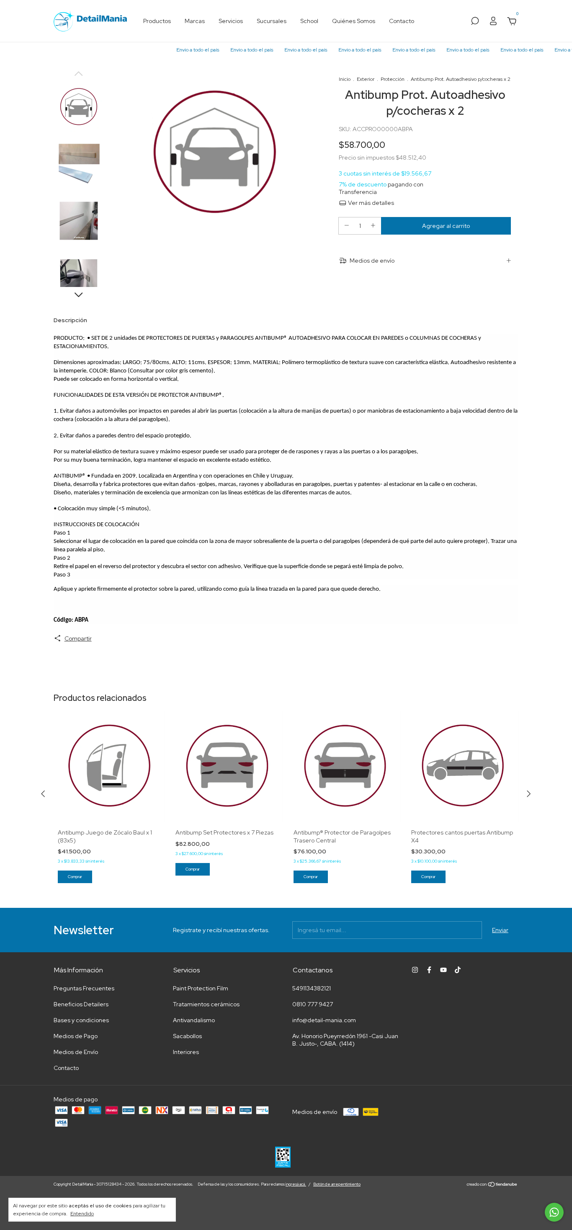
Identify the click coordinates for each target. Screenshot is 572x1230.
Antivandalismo (194, 1020)
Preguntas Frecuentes (84, 988)
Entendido (82, 1213)
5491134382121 (311, 988)
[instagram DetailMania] (415, 969)
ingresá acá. (296, 1184)
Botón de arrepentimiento (337, 1184)
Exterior (365, 79)
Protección (393, 79)
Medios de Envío (76, 1052)
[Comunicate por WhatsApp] (554, 1212)
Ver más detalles (370, 203)
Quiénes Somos (353, 21)
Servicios (231, 21)
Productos (157, 21)
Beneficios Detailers (81, 1004)
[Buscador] (475, 22)
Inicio (344, 79)
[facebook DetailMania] (429, 969)
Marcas (195, 21)
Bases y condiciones (81, 1020)
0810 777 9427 (312, 1004)
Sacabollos (187, 1036)
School (309, 21)
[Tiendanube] (492, 1185)
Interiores (186, 1052)
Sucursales (271, 21)
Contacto (401, 21)
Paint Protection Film (200, 988)
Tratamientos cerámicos (206, 1004)
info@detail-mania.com (324, 1020)
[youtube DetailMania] (443, 969)
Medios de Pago (76, 1036)
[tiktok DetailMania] (457, 969)
